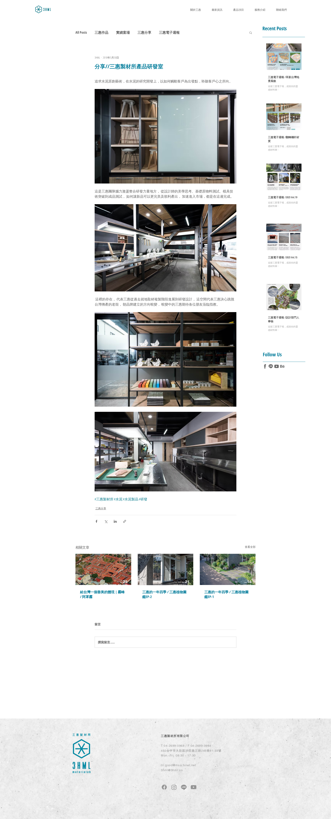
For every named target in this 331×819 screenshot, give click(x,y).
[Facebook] (164, 787)
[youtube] (276, 366)
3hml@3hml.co (172, 770)
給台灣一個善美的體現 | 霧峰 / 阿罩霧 (102, 594)
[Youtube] (193, 787)
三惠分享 (144, 32)
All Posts (81, 32)
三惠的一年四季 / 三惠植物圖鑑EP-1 (226, 594)
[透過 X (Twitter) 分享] (106, 521)
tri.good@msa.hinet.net (178, 765)
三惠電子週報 (169, 32)
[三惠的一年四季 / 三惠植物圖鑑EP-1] (228, 569)
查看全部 (250, 547)
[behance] (282, 366)
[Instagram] (174, 787)
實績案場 (123, 32)
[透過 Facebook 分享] (96, 521)
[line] (271, 366)
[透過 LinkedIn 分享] (115, 521)
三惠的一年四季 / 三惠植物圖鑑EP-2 (164, 594)
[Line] (183, 787)
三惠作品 (101, 32)
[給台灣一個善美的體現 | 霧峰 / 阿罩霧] (103, 569)
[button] (250, 32)
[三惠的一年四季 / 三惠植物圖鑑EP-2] (165, 569)
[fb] (265, 366)
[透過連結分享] (124, 521)
